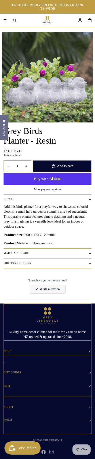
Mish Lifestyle (52, 440)
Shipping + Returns (17, 263)
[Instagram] (51, 452)
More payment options (47, 189)
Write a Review (52, 290)
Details (9, 199)
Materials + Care (16, 253)
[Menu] (5, 20)
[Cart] (90, 20)
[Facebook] (43, 452)
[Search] (14, 20)
